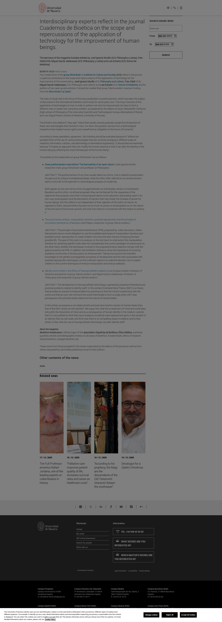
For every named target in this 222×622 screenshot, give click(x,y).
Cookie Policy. (50, 619)
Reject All (169, 615)
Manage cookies (151, 615)
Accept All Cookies (188, 615)
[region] (111, 615)
